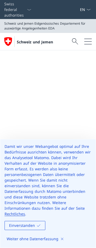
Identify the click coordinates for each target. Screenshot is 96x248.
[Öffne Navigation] (88, 41)
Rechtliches (15, 213)
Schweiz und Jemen (35, 41)
